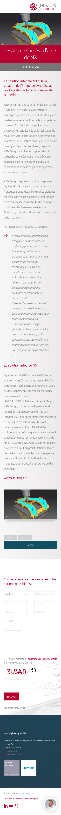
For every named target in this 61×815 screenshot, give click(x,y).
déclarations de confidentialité (42, 658)
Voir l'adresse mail (14, 754)
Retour (30, 545)
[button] (33, 671)
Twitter (17, 806)
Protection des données (13, 798)
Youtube (11, 806)
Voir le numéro (12, 751)
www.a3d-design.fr (15, 477)
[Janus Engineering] (43, 7)
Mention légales (31, 798)
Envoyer (11, 696)
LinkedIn (6, 806)
